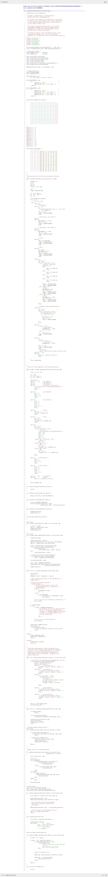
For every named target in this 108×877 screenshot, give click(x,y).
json (106, 875)
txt (103, 875)
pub (29, 6)
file (49, 10)
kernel (25, 6)
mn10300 (29, 8)
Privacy (11, 875)
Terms (14, 875)
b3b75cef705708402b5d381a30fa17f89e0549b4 (67, 6)
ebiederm (47, 6)
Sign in (105, 2)
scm (32, 6)
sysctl (52, 6)
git (43, 6)
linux (35, 6)
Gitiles (7, 875)
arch (24, 8)
